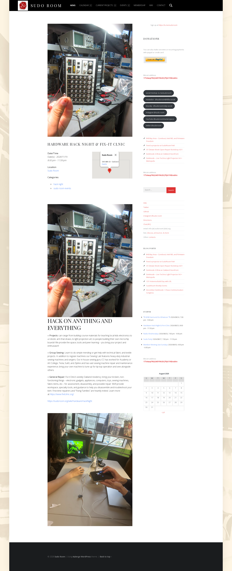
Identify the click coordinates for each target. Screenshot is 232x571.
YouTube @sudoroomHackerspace (160, 119)
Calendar (84, 5)
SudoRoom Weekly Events (156, 285)
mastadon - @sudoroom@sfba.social (160, 99)
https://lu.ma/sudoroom (168, 25)
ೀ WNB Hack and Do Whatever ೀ (156, 317)
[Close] (115, 155)
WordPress (86, 556)
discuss (150, 233)
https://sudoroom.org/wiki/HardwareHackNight (70, 401)
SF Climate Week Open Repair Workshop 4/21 (164, 149)
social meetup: (158, 93)
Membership (139, 5)
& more (166, 233)
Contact (161, 5)
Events (123, 5)
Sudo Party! (148, 339)
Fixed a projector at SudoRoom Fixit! (160, 145)
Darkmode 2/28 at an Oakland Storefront (162, 154)
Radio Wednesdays (151, 333)
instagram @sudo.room (155, 112)
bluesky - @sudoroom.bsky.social (159, 106)
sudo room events (62, 188)
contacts (152, 237)
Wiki (151, 5)
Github (146, 211)
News (72, 5)
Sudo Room (46, 5)
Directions (147, 220)
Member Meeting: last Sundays (155, 344)
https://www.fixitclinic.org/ (62, 394)
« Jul (163, 412)
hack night (58, 184)
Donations (151, 38)
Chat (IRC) (147, 224)
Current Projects (104, 5)
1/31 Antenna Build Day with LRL (159, 281)
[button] (109, 170)
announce (158, 233)
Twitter (146, 207)
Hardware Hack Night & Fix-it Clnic (156, 325)
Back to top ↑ (106, 556)
